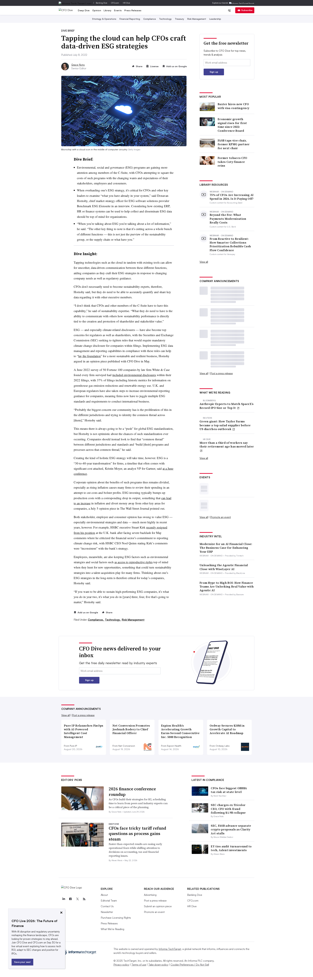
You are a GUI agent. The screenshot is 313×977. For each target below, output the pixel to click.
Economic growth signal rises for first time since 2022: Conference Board (232, 125)
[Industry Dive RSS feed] (84, 899)
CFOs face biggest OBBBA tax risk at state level (229, 790)
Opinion (96, 10)
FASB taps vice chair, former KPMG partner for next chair (234, 144)
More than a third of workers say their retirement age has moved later (227, 444)
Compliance (149, 18)
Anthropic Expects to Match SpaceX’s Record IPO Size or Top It (227, 406)
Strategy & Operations (104, 18)
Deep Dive (84, 10)
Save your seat (22, 962)
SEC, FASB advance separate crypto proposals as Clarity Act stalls (231, 829)
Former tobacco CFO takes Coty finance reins (232, 161)
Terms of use (138, 964)
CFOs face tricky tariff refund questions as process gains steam (137, 833)
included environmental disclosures (134, 375)
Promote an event (220, 517)
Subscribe (246, 10)
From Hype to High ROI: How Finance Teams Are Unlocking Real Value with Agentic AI (227, 586)
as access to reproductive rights (133, 562)
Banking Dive (101, 3)
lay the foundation (89, 356)
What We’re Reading (112, 929)
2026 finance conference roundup (132, 791)
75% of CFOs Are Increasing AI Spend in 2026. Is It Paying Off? (232, 197)
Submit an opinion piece (158, 906)
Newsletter (107, 912)
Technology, (113, 619)
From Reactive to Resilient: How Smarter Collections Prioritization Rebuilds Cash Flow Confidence (230, 244)
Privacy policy (121, 964)
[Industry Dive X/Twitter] (77, 899)
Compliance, (96, 619)
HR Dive (126, 3)
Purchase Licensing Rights (116, 917)
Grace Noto (78, 64)
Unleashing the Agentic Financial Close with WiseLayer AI (224, 567)
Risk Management (196, 18)
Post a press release (221, 373)
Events (118, 10)
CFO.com (115, 3)
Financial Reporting (129, 18)
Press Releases (133, 10)
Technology (165, 18)
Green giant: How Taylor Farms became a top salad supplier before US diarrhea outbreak (225, 425)
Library (108, 10)
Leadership (215, 18)
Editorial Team (109, 900)
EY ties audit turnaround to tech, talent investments (231, 848)
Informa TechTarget (170, 949)
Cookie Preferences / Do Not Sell (190, 964)
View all (204, 261)
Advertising (150, 894)
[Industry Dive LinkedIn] (63, 899)
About (104, 894)
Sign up (214, 71)
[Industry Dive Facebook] (70, 899)
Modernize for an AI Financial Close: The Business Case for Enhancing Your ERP (226, 547)
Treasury (179, 18)
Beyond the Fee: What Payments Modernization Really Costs (228, 218)
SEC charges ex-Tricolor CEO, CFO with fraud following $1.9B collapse (228, 809)
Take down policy (158, 964)
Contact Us (107, 906)
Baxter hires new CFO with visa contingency (233, 106)
